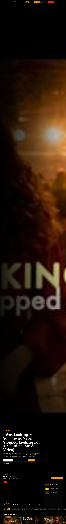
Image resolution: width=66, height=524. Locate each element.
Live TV (15, 2)
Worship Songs (52, 509)
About (18, 2)
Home (5, 2)
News (23, 2)
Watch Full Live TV (57, 478)
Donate (7, 463)
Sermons (59, 509)
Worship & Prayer (24, 509)
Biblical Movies (43, 509)
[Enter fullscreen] (40, 500)
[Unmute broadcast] (37, 500)
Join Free (31, 460)
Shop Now (27, 2)
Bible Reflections (34, 509)
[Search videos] (32, 2)
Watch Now (8, 460)
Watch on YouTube (21, 460)
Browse (10, 2)
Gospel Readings (15, 509)
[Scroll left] (8, 509)
